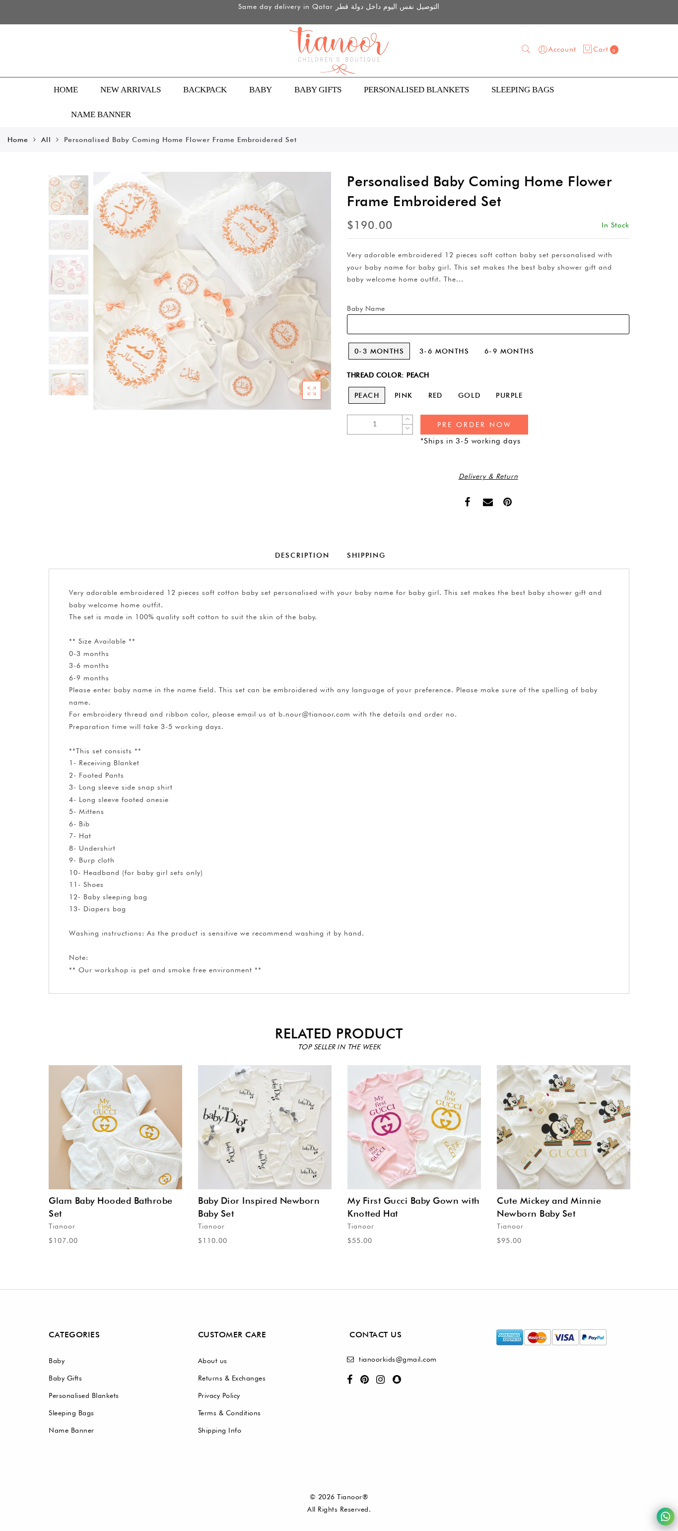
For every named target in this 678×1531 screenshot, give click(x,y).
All (46, 140)
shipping (366, 555)
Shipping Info (220, 1430)
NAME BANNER (101, 114)
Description (302, 555)
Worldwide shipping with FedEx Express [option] (339, 13)
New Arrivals (130, 89)
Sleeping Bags (522, 89)
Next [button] (300, 296)
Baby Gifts (317, 89)
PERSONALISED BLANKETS (416, 89)
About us (212, 1361)
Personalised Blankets (84, 1395)
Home (66, 89)
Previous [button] (111, 296)
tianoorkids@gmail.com (398, 1359)
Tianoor (62, 1226)
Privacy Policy (219, 1395)
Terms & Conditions (229, 1413)
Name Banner (71, 1430)
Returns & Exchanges (232, 1378)
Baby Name (366, 308)
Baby (260, 89)
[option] (212, 291)
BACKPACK (205, 89)
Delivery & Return (488, 476)
